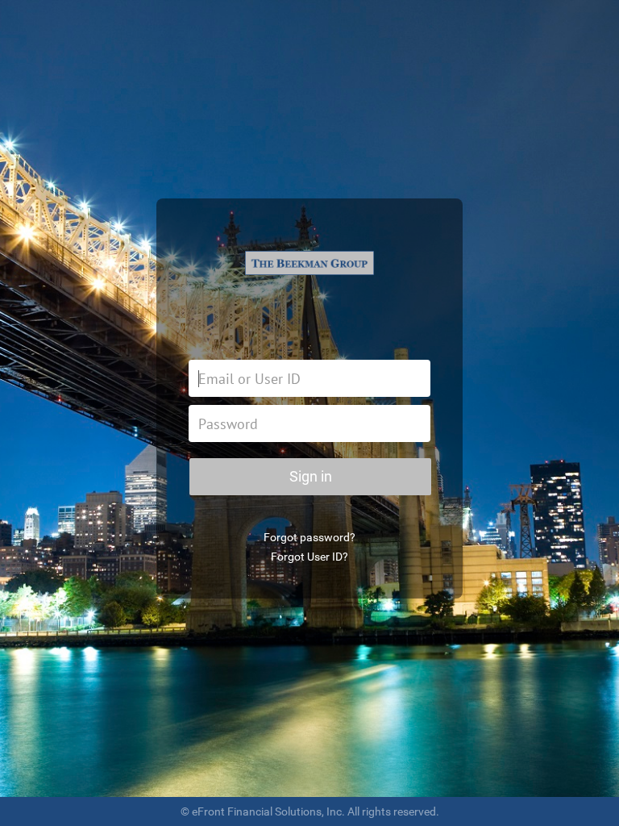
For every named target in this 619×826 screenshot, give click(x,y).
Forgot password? (309, 537)
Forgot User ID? (309, 556)
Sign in (310, 476)
